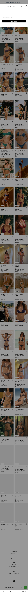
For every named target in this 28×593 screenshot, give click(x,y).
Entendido (24, 591)
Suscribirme (14, 21)
